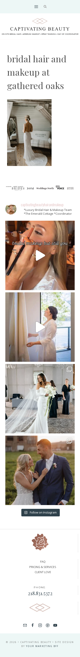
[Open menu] (36, 6)
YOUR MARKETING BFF (42, 646)
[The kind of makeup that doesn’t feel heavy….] (40, 255)
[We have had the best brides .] (40, 327)
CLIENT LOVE (43, 572)
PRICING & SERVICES (42, 567)
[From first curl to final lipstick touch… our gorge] (40, 470)
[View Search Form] (45, 7)
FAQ (43, 562)
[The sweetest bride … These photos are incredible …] (40, 398)
